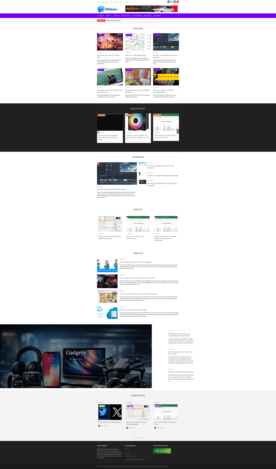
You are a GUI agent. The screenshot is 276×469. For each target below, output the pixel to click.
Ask (110, 2)
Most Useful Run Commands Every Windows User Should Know (107, 137)
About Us (127, 449)
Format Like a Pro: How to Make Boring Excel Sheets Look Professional (165, 238)
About (120, 2)
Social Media (137, 16)
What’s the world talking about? (135, 55)
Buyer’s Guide (104, 2)
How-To (138, 209)
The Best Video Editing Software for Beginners (117, 20)
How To (108, 16)
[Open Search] (178, 16)
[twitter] (171, 1)
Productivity (126, 16)
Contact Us (128, 452)
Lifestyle (116, 16)
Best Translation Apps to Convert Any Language (136, 262)
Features (100, 35)
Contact (126, 2)
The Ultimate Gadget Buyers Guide (134, 459)
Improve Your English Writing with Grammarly (163, 175)
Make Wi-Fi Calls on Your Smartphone (181, 372)
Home (98, 2)
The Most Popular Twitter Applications (109, 422)
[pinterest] (177, 1)
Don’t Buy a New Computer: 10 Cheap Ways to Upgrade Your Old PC (137, 137)
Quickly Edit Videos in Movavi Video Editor (111, 189)
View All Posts (138, 437)
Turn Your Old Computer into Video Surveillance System (139, 294)
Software (115, 2)
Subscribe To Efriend (130, 456)
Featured (101, 20)
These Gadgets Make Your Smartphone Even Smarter (137, 278)
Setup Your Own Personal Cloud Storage (133, 310)
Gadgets (101, 16)
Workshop (157, 16)
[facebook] (168, 1)
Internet (102, 406)
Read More (103, 425)
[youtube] (174, 1)
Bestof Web (147, 16)
